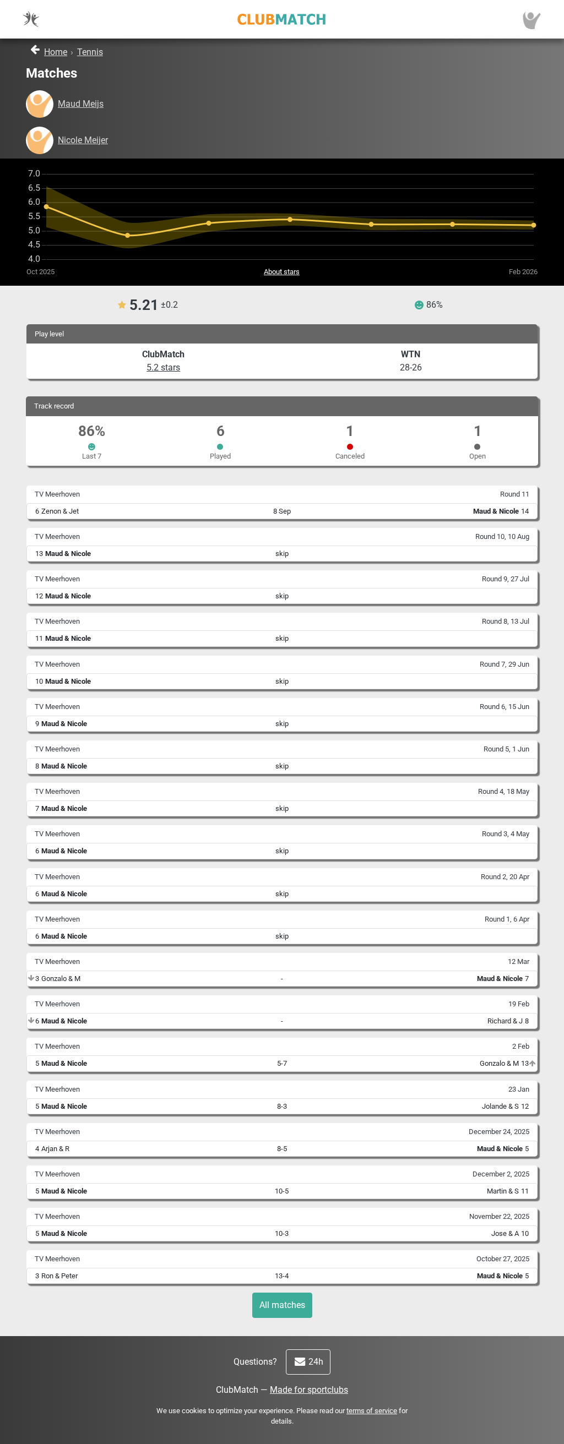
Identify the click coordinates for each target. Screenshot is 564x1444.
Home (55, 52)
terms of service (371, 1411)
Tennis (90, 52)
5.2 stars (163, 367)
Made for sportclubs (309, 1390)
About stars (282, 272)
